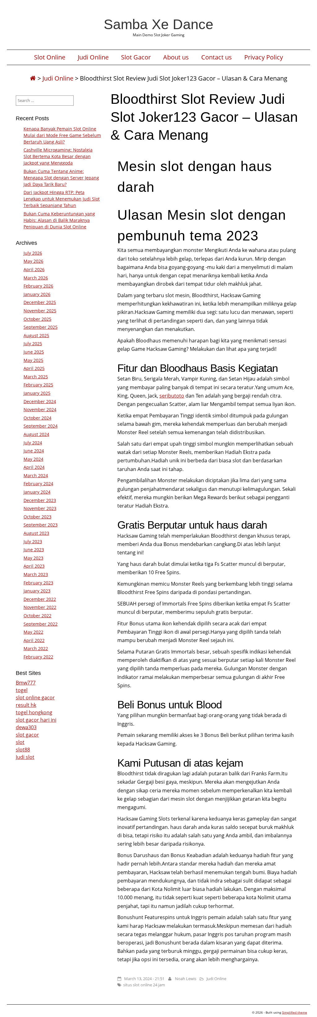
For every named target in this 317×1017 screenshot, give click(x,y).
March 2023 (36, 574)
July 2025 (33, 343)
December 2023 (40, 500)
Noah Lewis (185, 978)
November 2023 (40, 508)
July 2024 (33, 443)
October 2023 (37, 517)
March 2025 (36, 377)
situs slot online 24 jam (144, 985)
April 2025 (34, 368)
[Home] (33, 78)
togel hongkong (34, 712)
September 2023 (41, 525)
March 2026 (36, 278)
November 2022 (40, 607)
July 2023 (33, 541)
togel (22, 690)
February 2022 (38, 657)
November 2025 (40, 311)
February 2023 (38, 583)
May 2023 (33, 558)
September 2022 (41, 624)
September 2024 (41, 426)
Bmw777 (26, 682)
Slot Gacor (136, 57)
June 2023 (34, 550)
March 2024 (36, 475)
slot (20, 742)
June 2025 (34, 352)
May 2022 (33, 632)
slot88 (23, 749)
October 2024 (37, 418)
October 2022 (37, 616)
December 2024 (40, 401)
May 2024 (33, 459)
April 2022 (34, 640)
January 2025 (37, 393)
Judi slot (25, 757)
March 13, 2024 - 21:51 (144, 978)
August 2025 (36, 335)
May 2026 (33, 261)
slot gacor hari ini (36, 719)
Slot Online (49, 57)
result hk (26, 705)
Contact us (216, 57)
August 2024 (36, 434)
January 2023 (37, 591)
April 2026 (34, 269)
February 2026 (38, 286)
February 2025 (38, 385)
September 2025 (41, 327)
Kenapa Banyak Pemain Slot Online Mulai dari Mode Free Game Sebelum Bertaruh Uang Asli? (62, 135)
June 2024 (34, 451)
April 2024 (34, 467)
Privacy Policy (263, 57)
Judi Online (93, 57)
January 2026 (37, 294)
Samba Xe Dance (158, 24)
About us (176, 57)
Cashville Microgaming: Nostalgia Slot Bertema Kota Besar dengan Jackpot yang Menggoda (58, 156)
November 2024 (40, 409)
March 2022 (36, 648)
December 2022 (40, 599)
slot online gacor (35, 697)
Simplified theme (294, 1012)
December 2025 (40, 302)
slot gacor (27, 734)
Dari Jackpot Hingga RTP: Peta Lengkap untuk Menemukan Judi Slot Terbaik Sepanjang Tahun (62, 198)
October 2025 (37, 319)
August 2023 (36, 533)
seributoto (171, 395)
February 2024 (38, 483)
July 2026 (33, 253)
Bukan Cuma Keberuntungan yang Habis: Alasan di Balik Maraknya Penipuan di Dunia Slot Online (59, 220)
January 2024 (37, 492)
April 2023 (34, 566)
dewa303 (26, 727)
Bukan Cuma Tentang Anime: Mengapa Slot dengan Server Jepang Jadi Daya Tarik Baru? (61, 177)
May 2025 (33, 360)
